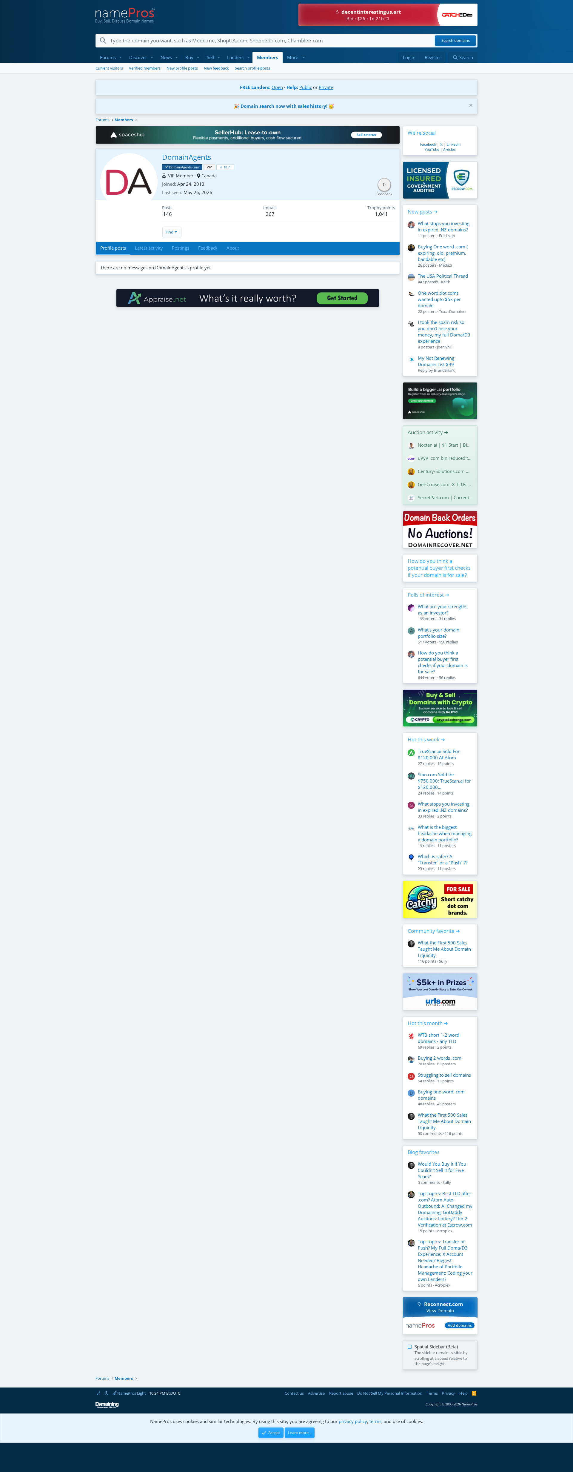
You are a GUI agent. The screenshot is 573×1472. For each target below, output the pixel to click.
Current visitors (109, 68)
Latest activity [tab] (149, 248)
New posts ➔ (423, 211)
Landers (235, 57)
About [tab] (233, 248)
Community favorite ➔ (434, 930)
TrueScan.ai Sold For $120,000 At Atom (439, 754)
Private (326, 87)
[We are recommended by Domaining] (107, 1407)
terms (375, 1421)
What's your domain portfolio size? (438, 633)
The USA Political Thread (443, 276)
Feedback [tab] (208, 248)
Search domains (455, 40)
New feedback (216, 68)
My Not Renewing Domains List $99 (436, 361)
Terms (432, 1393)
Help (463, 1393)
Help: (292, 87)
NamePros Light (131, 1393)
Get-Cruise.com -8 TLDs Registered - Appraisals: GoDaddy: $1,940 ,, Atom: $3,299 (445, 484)
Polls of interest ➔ (428, 594)
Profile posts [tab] (113, 248)
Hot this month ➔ (428, 1023)
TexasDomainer (453, 311)
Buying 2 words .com (439, 1058)
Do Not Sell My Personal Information (389, 1393)
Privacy (448, 1393)
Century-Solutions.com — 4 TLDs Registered (445, 471)
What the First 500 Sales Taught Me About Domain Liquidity (444, 949)
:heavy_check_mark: (166, 167)
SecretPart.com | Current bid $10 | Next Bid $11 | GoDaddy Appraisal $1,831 (445, 497)
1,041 (381, 213)
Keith (445, 282)
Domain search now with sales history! (284, 106)
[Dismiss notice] (470, 106)
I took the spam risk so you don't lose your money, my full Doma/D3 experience (444, 331)
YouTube (432, 149)
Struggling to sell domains (444, 1075)
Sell (210, 57)
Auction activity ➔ (428, 432)
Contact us (294, 1393)
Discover (138, 57)
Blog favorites (424, 1152)
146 (167, 213)
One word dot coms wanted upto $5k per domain (439, 299)
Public (305, 87)
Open (277, 87)
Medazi (445, 265)
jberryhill (444, 347)
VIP (209, 167)
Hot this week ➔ (426, 739)
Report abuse (341, 1393)
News (166, 57)
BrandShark (444, 370)
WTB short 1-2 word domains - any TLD (438, 1038)
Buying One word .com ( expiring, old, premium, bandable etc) (443, 253)
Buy (189, 57)
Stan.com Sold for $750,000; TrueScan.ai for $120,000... (444, 781)
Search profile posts (252, 68)
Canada (209, 176)
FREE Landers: (255, 87)
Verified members (145, 68)
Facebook (428, 144)
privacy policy (353, 1421)
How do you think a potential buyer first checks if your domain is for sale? (439, 568)
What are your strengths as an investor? (442, 609)
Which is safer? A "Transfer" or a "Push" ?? (442, 859)
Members (267, 57)
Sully (443, 961)
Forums (108, 57)
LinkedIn (453, 144)
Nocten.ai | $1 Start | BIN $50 (445, 445)
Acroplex (444, 1230)
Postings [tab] (180, 248)
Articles (449, 149)
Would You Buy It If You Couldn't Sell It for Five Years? (442, 1170)
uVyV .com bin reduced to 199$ (445, 458)
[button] (120, 57)
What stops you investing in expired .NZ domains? (443, 226)
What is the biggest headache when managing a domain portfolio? (445, 833)
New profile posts (182, 68)
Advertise (316, 1393)
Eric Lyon (447, 235)
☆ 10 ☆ (225, 167)
